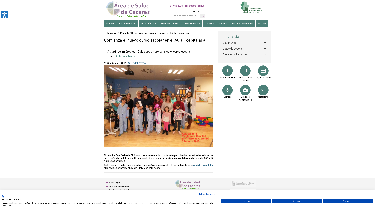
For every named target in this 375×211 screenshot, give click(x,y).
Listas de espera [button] (232, 48)
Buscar (196, 11)
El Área (110, 23)
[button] (202, 16)
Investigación (192, 23)
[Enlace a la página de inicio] (130, 9)
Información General (119, 186)
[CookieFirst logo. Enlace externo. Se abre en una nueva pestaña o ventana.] (3, 196)
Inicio (110, 33)
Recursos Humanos (242, 23)
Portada (124, 33)
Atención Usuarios (171, 23)
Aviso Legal (114, 182)
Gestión (262, 23)
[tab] (244, 42)
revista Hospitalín (203, 165)
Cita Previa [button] (229, 42)
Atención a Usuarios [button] (235, 54)
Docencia (209, 23)
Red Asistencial (127, 23)
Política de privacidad (208, 194)
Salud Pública (148, 23)
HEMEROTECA (138, 63)
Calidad (223, 23)
